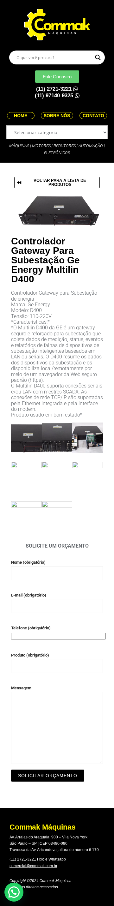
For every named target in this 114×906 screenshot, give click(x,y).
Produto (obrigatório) (30, 655)
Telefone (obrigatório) (31, 628)
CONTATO (93, 115)
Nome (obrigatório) (28, 562)
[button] (13, 892)
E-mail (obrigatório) (28, 595)
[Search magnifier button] (97, 57)
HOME (20, 115)
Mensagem (21, 688)
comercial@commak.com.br (33, 866)
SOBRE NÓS (57, 115)
